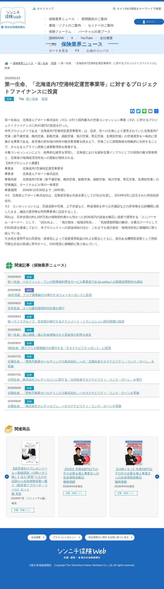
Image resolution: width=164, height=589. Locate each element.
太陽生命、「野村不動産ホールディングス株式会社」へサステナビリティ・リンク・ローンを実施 (73, 393)
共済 (29, 290)
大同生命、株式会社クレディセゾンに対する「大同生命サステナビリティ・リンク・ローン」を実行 (75, 379)
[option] (30, 476)
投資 (45, 98)
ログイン (151, 21)
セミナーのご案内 (101, 25)
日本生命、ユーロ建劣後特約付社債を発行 (36, 308)
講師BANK (56, 38)
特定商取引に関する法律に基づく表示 (109, 537)
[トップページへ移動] (7, 63)
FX (77, 50)
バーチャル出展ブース (94, 31)
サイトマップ (45, 8)
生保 (9, 99)
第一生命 (32, 98)
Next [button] (157, 476)
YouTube (87, 38)
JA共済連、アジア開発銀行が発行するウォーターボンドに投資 (50, 295)
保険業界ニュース (62, 19)
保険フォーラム (60, 31)
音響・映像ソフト (22, 510)
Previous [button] (7, 476)
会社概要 (106, 38)
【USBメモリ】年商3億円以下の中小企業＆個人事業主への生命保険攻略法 (133, 475)
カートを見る (58, 50)
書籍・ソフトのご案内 (65, 25)
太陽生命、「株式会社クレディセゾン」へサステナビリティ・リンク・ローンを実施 (64, 406)
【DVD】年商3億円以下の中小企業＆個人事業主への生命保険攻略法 (81, 475)
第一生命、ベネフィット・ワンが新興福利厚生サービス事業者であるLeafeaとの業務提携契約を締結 (75, 281)
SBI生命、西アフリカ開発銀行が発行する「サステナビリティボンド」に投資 (59, 348)
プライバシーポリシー (64, 537)
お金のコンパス (97, 50)
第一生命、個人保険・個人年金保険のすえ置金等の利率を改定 (49, 334)
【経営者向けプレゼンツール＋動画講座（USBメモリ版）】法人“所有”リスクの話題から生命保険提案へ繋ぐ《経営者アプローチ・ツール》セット (29, 481)
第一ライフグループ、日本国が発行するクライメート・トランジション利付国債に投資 (66, 321)
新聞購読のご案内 (94, 19)
